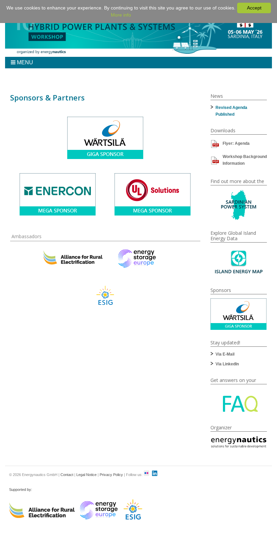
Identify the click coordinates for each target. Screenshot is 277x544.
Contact (66, 475)
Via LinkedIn (227, 364)
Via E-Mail (225, 354)
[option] (238, 314)
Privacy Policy (111, 475)
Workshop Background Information (245, 160)
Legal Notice (86, 475)
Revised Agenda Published (231, 111)
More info (121, 15)
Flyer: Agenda (236, 143)
